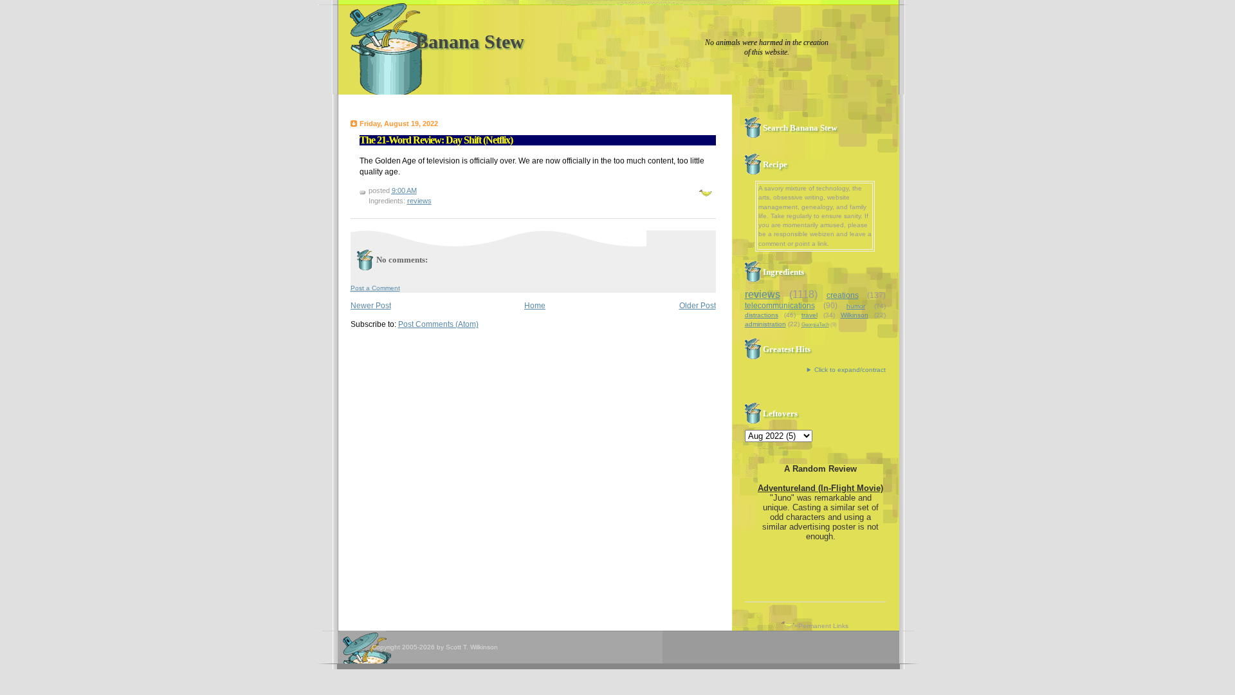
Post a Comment (375, 288)
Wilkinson (854, 315)
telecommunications (780, 305)
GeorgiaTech (815, 325)
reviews (419, 201)
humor (855, 306)
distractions (761, 315)
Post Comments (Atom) (438, 324)
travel (809, 315)
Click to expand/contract (850, 369)
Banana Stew (470, 41)
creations (843, 295)
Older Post (697, 305)
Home (534, 305)
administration (765, 324)
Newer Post (371, 305)
